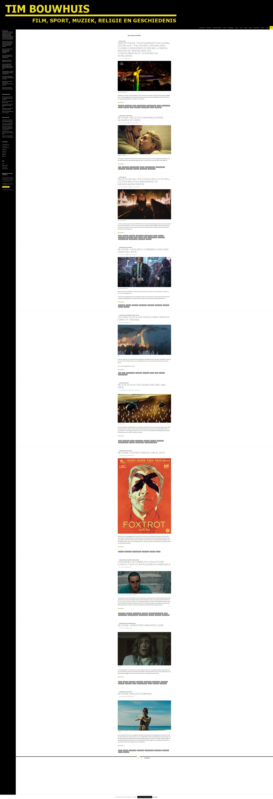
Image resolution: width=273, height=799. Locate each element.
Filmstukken (201, 27)
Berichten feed (5, 165)
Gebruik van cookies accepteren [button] (144, 797)
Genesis (132, 440)
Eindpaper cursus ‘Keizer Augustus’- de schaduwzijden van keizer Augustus (7, 83)
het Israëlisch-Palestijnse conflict (128, 601)
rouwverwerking (160, 167)
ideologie (161, 235)
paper (145, 237)
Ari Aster (125, 681)
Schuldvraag (122, 168)
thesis (131, 107)
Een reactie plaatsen (133, 122)
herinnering (145, 613)
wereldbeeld (158, 107)
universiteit (137, 107)
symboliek (126, 107)
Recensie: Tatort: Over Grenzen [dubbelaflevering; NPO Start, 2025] (7, 98)
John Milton (129, 237)
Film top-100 (208, 27)
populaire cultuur (152, 237)
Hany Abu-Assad (137, 613)
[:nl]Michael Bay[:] (139, 442)
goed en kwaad (139, 440)
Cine (120, 167)
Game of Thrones (130, 372)
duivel (155, 235)
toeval (158, 551)
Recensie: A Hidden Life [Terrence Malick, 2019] (6, 61)
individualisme (122, 237)
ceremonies (121, 105)
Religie (236, 27)
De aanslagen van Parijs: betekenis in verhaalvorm (7, 88)
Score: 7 (120, 752)
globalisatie (128, 105)
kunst (135, 237)
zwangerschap (152, 168)
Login (3, 163)
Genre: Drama (125, 167)
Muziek (224, 27)
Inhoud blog (256, 27)
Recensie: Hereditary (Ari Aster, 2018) (140, 625)
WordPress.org (5, 168)
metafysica (121, 683)
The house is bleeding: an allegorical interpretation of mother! (8, 77)
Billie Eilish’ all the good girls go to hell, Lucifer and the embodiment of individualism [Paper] (144, 182)
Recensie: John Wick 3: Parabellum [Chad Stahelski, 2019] (143, 250)
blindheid (126, 750)
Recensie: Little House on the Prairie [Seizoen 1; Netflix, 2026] (7, 105)
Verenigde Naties (145, 107)
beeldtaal (121, 551)
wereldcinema (166, 615)
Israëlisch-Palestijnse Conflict (156, 613)
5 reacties (132, 455)
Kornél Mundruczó (134, 167)
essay (124, 372)
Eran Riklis (129, 613)
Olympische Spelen (141, 105)
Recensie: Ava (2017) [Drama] (135, 693)
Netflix (142, 167)
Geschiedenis (230, 27)
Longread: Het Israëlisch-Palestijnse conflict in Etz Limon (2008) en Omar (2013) (144, 563)
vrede (152, 107)
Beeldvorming (122, 613)
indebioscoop (164, 681)
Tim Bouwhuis (4, 120)
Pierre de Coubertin (151, 105)
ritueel (120, 107)
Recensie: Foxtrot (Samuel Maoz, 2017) (141, 452)
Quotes (245, 27)
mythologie (166, 305)
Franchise (129, 305)
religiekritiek (161, 237)
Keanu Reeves (151, 305)
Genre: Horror (148, 681)
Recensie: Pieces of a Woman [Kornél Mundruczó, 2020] (141, 119)
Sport (241, 27)
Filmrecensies (122, 115)
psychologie (128, 683)
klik (131, 293)
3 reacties (129, 322)
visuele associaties (123, 374)
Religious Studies (166, 105)
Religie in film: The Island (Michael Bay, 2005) (142, 386)
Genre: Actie (135, 305)
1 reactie (129, 58)
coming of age (133, 750)
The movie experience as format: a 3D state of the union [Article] (7, 56)
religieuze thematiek (150, 167)
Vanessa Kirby (144, 168)
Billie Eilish (125, 235)
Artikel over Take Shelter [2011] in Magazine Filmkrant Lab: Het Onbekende (7, 51)
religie (159, 105)
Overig (250, 27)
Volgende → (147, 758)
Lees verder (121, 102)
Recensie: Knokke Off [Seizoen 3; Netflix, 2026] (7, 133)
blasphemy (132, 235)
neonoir (120, 306)
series (156, 372)
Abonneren (6, 186)
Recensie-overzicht (217, 27)
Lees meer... (155, 797)
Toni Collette (163, 683)
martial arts (158, 305)
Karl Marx (147, 440)
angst (120, 681)
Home (267, 27)
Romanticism (142, 239)
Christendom (126, 440)
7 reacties (132, 696)
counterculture (148, 235)
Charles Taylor (140, 235)
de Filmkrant (122, 305)
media (134, 105)
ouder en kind (158, 750)
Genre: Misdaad (143, 305)
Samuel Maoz (145, 551)
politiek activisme (123, 615)
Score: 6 (150, 683)
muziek (140, 237)
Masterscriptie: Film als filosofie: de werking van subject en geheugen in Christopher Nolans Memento (7, 44)
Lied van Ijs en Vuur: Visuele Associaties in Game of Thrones (143, 318)
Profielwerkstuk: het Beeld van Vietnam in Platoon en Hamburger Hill (8, 72)
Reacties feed (4, 167)
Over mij (262, 27)
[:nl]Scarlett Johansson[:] (150, 442)
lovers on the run (149, 750)
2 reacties (130, 628)
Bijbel (120, 235)
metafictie (153, 440)
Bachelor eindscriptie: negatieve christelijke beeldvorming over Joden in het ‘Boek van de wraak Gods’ (7, 66)
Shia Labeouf (129, 168)
